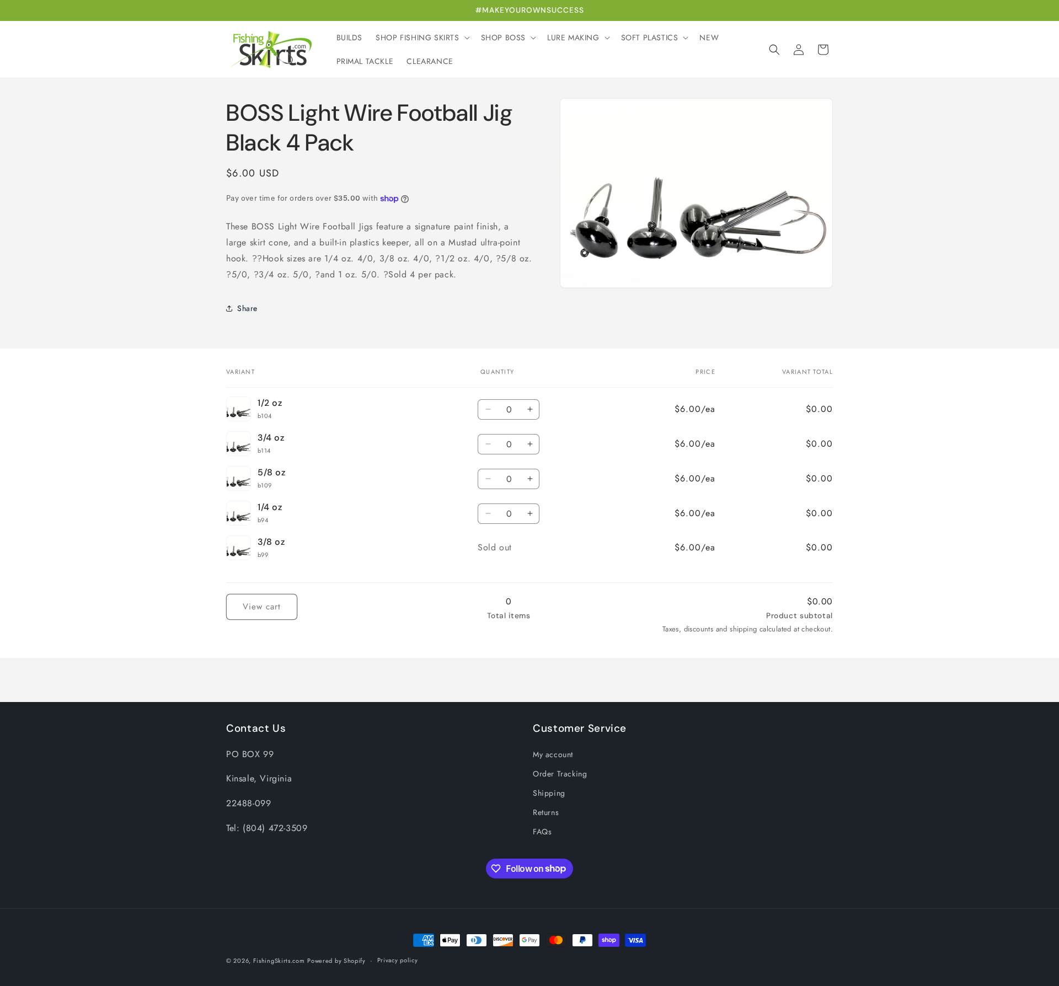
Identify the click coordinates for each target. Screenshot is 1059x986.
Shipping (549, 793)
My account (553, 754)
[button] (421, 37)
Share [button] (247, 308)
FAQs (542, 831)
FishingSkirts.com (279, 960)
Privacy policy (397, 960)
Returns (546, 812)
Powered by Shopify (336, 960)
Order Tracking (560, 773)
